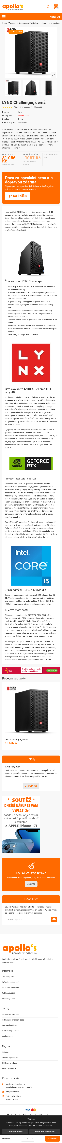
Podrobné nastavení (44, 1131)
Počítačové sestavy (38, 23)
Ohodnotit (38, 107)
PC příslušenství (46, 1115)
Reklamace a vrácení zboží (13, 1020)
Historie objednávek (10, 1057)
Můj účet (5, 1052)
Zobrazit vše (31, 785)
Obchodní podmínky (10, 987)
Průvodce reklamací (10, 982)
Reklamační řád (8, 993)
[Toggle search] (48, 6)
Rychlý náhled (30, 707)
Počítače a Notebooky (18, 23)
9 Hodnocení (26, 107)
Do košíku (52, 1138)
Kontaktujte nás (8, 998)
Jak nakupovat (8, 977)
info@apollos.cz (12, 1092)
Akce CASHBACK (9, 1068)
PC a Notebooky (30, 1115)
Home (4, 23)
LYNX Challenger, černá (16, 739)
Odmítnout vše (14, 1131)
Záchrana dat (7, 1036)
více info (31, 884)
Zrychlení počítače (9, 1025)
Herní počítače (54, 23)
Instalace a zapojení (10, 1014)
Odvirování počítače (10, 1031)
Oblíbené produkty (9, 1063)
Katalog (54, 17)
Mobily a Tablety (14, 1115)
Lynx (20, 112)
